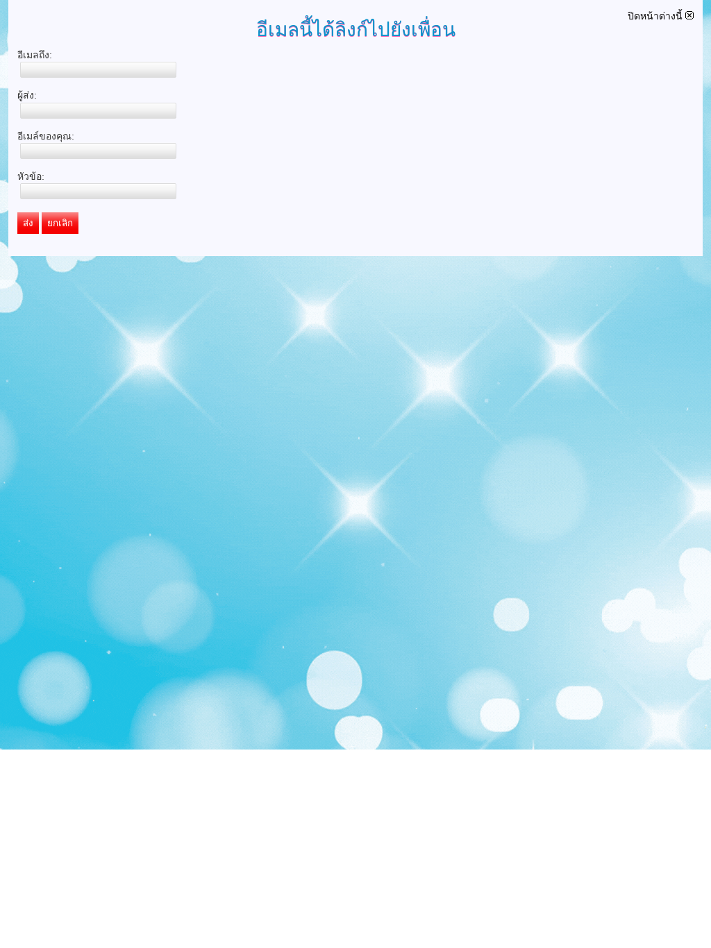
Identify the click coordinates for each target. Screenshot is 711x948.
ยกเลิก (60, 223)
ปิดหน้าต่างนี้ (656, 16)
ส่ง (28, 223)
